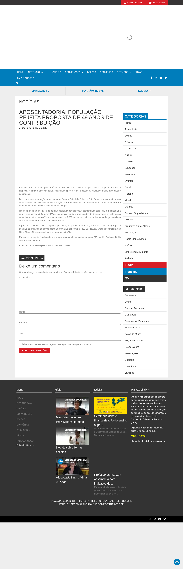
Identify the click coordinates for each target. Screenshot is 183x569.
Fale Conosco (25, 41)
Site (21, 296)
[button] (96, 19)
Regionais (143, 53)
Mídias (138, 35)
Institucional (36, 35)
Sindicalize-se (40, 53)
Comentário (25, 240)
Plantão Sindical (93, 53)
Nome (22, 275)
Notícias (56, 35)
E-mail (23, 285)
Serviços (122, 35)
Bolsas (91, 35)
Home (20, 35)
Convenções (73, 35)
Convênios (106, 35)
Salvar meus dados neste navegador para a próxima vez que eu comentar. (56, 307)
